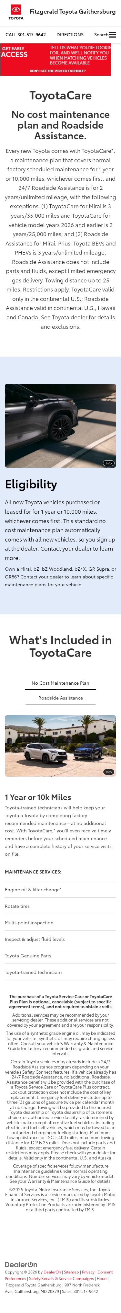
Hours (102, 1278)
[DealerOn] (21, 1264)
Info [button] (109, 463)
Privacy (88, 1271)
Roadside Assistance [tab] (60, 697)
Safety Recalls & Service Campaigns (61, 1278)
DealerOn (52, 1271)
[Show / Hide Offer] (55, 59)
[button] (25, 34)
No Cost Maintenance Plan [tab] (60, 682)
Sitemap (71, 1271)
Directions (70, 34)
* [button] (112, 150)
